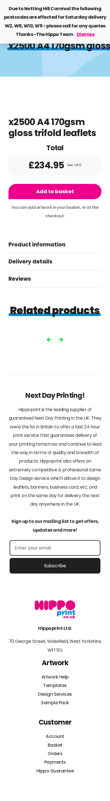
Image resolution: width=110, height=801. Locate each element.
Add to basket (55, 191)
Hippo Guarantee (55, 771)
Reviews (19, 279)
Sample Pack (55, 702)
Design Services (55, 694)
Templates (55, 685)
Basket (55, 745)
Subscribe (55, 565)
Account (55, 736)
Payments (55, 762)
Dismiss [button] (85, 34)
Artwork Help (55, 677)
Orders (55, 753)
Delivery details (30, 261)
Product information (36, 244)
